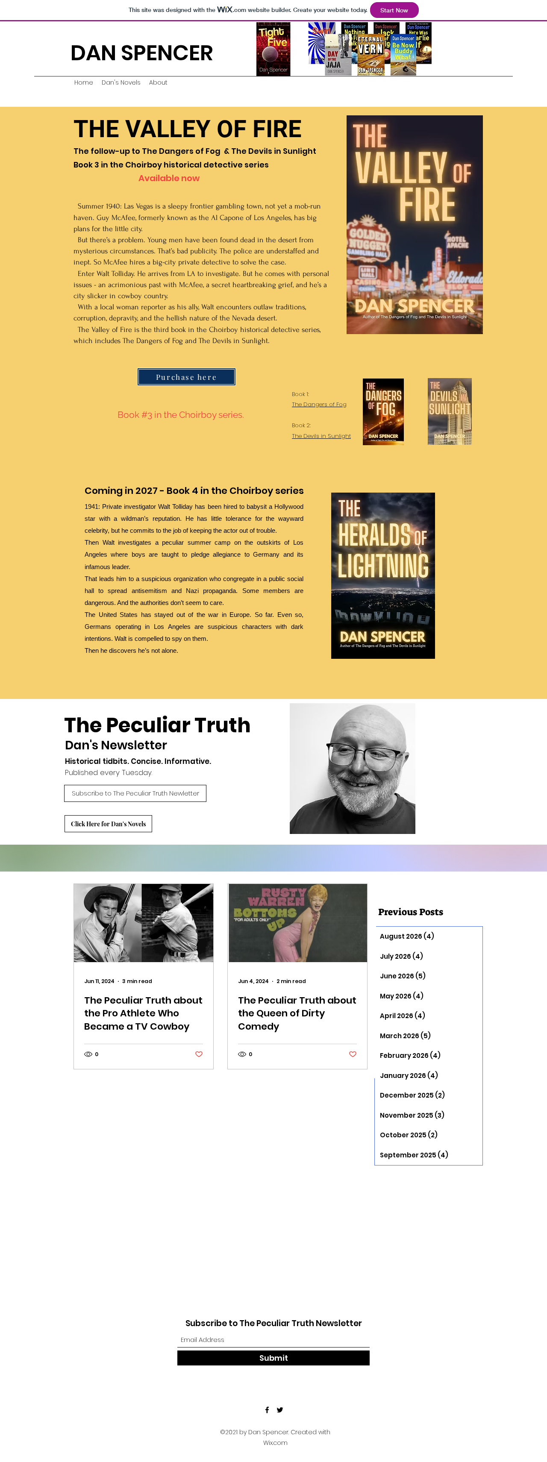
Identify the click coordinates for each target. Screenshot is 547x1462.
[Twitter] (280, 1410)
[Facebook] (267, 1410)
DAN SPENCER (142, 53)
